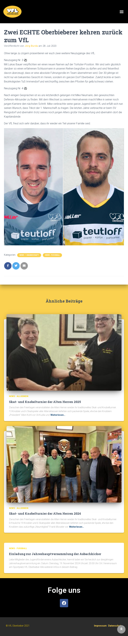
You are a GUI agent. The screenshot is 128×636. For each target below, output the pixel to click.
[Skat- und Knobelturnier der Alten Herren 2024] (64, 464)
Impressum (100, 625)
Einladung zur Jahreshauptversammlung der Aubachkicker (55, 554)
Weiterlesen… (57, 415)
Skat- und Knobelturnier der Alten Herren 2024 (45, 513)
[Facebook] (64, 603)
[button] (121, 11)
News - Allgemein (18, 396)
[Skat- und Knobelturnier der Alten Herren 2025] (64, 352)
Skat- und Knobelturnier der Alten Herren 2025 (45, 402)
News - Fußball (52, 255)
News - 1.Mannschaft (29, 255)
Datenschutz (115, 625)
